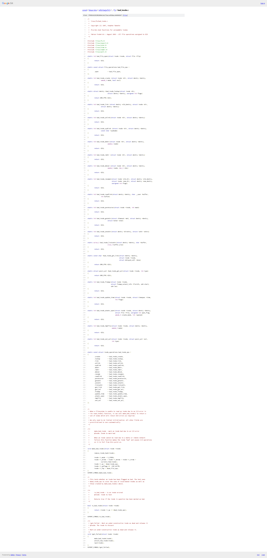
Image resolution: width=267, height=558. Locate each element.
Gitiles (13, 555)
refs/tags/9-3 (104, 10)
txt (258, 555)
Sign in (263, 3)
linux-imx (93, 10)
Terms (24, 555)
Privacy (18, 555)
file (125, 15)
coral (84, 10)
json (263, 555)
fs (115, 10)
